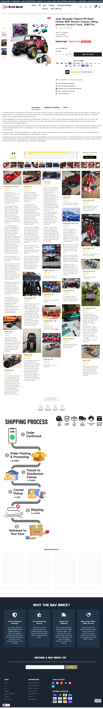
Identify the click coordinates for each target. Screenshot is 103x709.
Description (36, 107)
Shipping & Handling (51, 107)
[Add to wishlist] (70, 55)
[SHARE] (67, 55)
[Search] (81, 7)
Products (9, 14)
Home (3, 14)
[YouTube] (69, 683)
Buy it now (79, 61)
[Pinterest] (61, 683)
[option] (30, 43)
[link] (26, 479)
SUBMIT (71, 667)
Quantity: (59, 51)
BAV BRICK (64, 33)
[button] (4, 28)
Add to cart (87, 54)
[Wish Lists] (90, 7)
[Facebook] (53, 683)
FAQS (65, 107)
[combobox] (6, 705)
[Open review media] (6, 165)
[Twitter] (53, 686)
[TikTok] (65, 683)
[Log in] (85, 7)
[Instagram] (57, 683)
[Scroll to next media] (98, 165)
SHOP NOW (16, 1)
